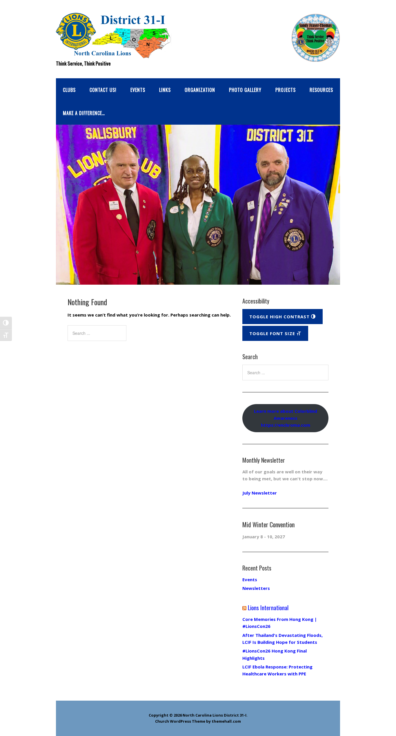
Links (165, 89)
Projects (285, 89)
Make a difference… (84, 113)
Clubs (69, 89)
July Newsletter (259, 493)
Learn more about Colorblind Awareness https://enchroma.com (285, 418)
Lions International (268, 607)
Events (137, 89)
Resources (321, 89)
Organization (200, 89)
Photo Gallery (245, 89)
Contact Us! (103, 89)
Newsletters (256, 588)
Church (162, 721)
